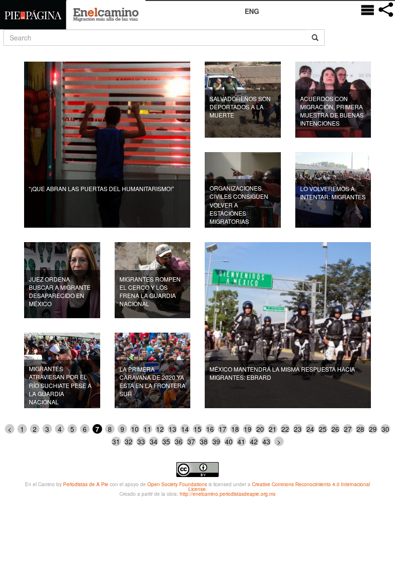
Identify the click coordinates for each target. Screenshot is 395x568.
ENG (252, 11)
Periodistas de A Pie (85, 484)
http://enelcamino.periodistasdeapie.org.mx (228, 494)
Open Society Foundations (177, 484)
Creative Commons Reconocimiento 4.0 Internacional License (279, 486)
